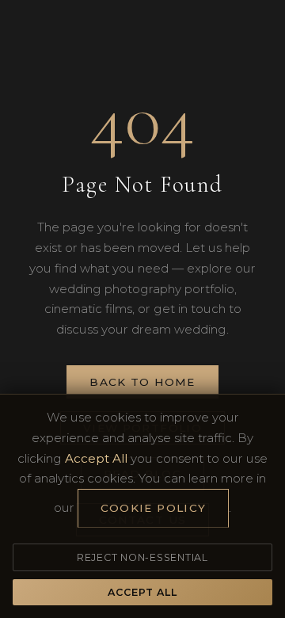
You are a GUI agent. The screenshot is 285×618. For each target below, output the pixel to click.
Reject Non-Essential (142, 557)
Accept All (142, 592)
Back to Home (142, 382)
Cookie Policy (154, 508)
